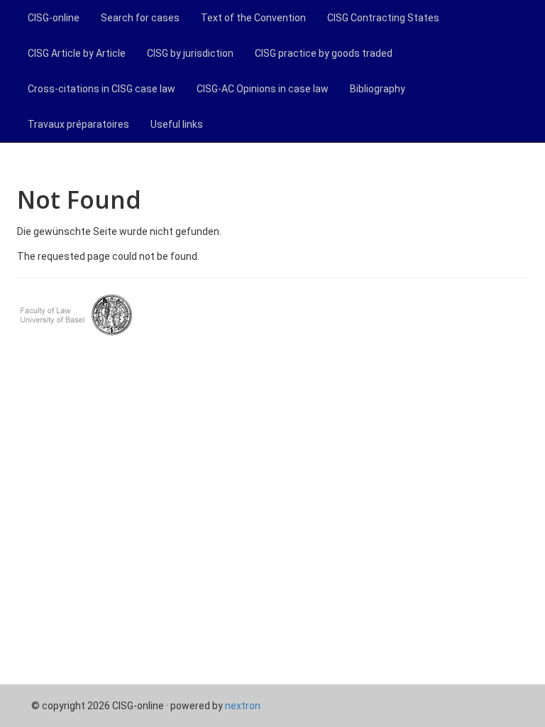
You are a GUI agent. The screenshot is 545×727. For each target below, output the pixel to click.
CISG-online (53, 17)
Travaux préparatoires (78, 124)
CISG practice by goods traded (323, 53)
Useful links (176, 124)
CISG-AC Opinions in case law (263, 88)
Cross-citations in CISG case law (101, 88)
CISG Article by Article (77, 53)
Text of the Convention (253, 17)
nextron (242, 705)
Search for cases (140, 17)
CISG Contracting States (383, 17)
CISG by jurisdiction (190, 53)
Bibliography (377, 88)
